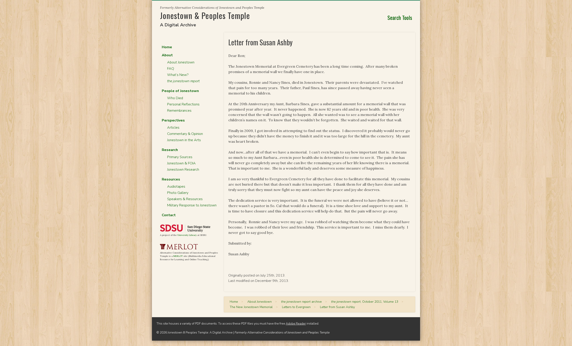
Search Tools (399, 17)
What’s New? (177, 74)
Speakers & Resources (185, 199)
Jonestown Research (183, 169)
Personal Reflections (183, 104)
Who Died (175, 98)
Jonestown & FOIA (181, 163)
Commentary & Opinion (185, 133)
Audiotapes (176, 186)
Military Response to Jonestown (192, 205)
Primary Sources (179, 157)
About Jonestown (180, 62)
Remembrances (179, 110)
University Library (187, 235)
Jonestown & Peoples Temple (205, 15)
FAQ (170, 68)
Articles (173, 127)
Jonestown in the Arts (184, 140)
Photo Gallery (177, 192)
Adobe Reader (296, 323)
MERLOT (178, 256)
